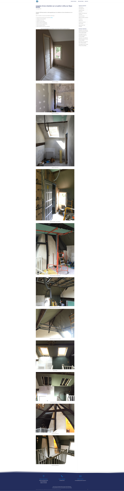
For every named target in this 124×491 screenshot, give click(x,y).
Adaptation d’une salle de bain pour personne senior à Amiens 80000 (83, 39)
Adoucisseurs (81, 7)
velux (52, 17)
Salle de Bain (81, 23)
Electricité (80, 11)
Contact (86, 1)
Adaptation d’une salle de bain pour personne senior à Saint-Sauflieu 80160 (83, 31)
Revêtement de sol (82, 22)
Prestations (73, 1)
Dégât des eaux (81, 10)
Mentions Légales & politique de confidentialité (52, 489)
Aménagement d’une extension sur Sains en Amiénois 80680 (83, 35)
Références (81, 20)
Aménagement (38, 8)
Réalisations (81, 1)
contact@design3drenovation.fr (80, 480)
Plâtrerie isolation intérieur (83, 17)
